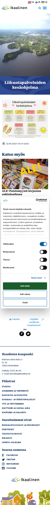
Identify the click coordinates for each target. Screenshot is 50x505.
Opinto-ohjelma (11, 442)
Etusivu (6, 387)
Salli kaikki (25, 286)
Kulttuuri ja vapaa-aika (16, 408)
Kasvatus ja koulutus (14, 395)
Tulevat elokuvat (12, 434)
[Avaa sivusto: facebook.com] (21, 334)
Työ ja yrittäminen (13, 404)
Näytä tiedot (36, 278)
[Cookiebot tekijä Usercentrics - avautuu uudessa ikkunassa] (36, 200)
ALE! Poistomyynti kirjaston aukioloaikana (21, 192)
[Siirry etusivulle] (14, 8)
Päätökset (8, 429)
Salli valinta (25, 294)
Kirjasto (7, 438)
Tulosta (16, 319)
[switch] (43, 252)
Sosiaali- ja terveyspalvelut (18, 400)
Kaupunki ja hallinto (14, 412)
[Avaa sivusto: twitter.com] (28, 334)
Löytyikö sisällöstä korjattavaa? (34, 322)
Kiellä (25, 302)
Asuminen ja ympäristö (15, 391)
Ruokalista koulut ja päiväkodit (21, 425)
